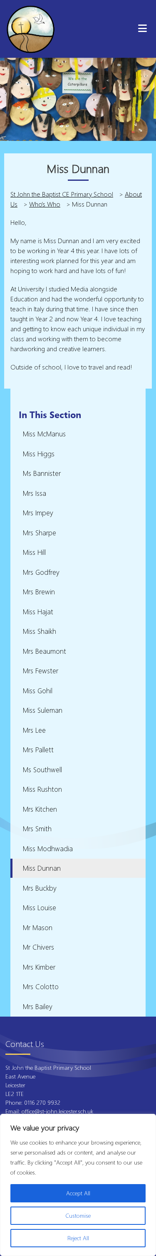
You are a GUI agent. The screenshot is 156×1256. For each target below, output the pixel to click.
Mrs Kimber (39, 967)
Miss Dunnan (42, 868)
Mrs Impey (38, 512)
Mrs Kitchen (40, 809)
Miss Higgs (38, 453)
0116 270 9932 (43, 1102)
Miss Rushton (42, 789)
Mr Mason (37, 927)
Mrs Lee (34, 730)
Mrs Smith (37, 828)
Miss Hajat (38, 611)
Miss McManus (44, 433)
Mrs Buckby (40, 888)
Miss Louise (39, 907)
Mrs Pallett (38, 749)
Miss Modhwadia (48, 848)
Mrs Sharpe (39, 532)
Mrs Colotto (41, 986)
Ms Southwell (42, 769)
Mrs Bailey (37, 1006)
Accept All (78, 1193)
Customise (78, 1215)
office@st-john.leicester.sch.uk (57, 1111)
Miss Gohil (37, 690)
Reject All (78, 1238)
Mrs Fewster (40, 670)
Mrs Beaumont (44, 651)
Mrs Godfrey (41, 572)
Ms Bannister (42, 473)
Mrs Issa (34, 493)
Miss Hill (34, 552)
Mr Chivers (38, 947)
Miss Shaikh (39, 631)
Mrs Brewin (39, 591)
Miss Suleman (42, 710)
